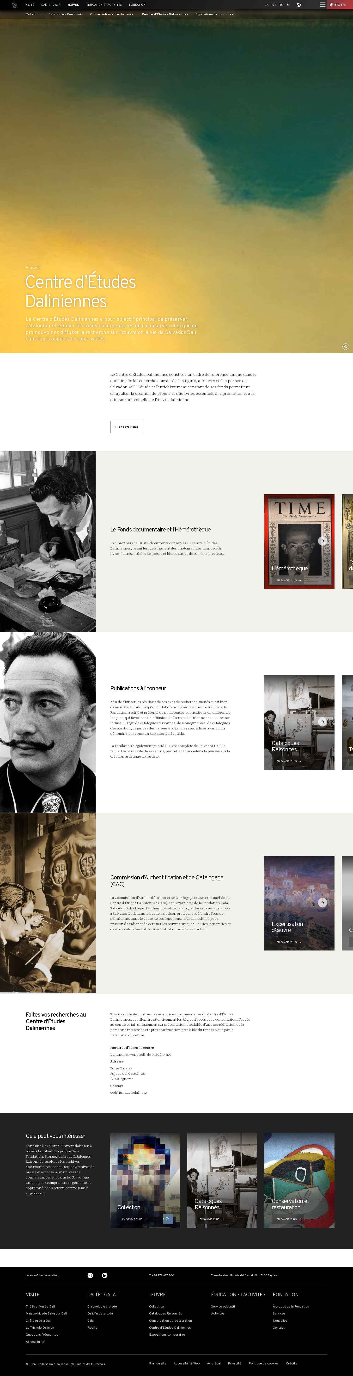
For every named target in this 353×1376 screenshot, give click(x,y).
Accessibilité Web (187, 1364)
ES (274, 4)
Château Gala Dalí (38, 1321)
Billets (340, 4)
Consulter (163, 1219)
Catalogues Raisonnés (66, 14)
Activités (218, 1314)
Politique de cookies (264, 1364)
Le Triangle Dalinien (40, 1328)
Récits (92, 1328)
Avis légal (214, 1364)
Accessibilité (35, 1342)
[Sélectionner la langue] (298, 4)
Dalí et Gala (51, 5)
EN (281, 4)
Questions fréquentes (42, 1335)
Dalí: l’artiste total (100, 1314)
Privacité (234, 1364)
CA (267, 4)
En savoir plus (128, 427)
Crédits (291, 1364)
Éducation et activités (104, 5)
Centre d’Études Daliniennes (165, 14)
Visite (29, 5)
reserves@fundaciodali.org (43, 1275)
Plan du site (157, 1364)
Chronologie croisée (102, 1307)
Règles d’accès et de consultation (210, 1019)
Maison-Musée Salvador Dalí (46, 1314)
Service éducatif (223, 1307)
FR (289, 4)
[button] (322, 541)
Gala (90, 1321)
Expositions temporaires (214, 14)
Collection (33, 14)
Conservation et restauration (112, 14)
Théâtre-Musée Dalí (40, 1307)
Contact (279, 1328)
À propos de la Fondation (291, 1307)
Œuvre (73, 5)
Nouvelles (280, 1321)
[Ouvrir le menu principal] (322, 4)
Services (279, 1314)
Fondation (137, 5)
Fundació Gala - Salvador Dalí (13, 4)
